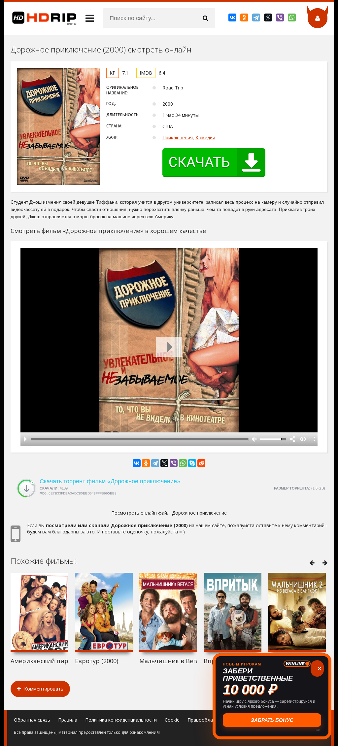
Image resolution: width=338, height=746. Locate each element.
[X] (268, 19)
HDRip (40, 18)
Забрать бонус (272, 720)
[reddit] (201, 463)
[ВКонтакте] (232, 19)
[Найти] (205, 18)
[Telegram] (256, 19)
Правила (67, 720)
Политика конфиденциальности (121, 720)
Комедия (205, 137)
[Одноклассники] (244, 19)
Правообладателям (209, 720)
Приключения (177, 137)
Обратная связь (32, 720)
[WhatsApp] (292, 19)
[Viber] (280, 19)
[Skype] (192, 463)
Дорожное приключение (199, 513)
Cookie (172, 720)
